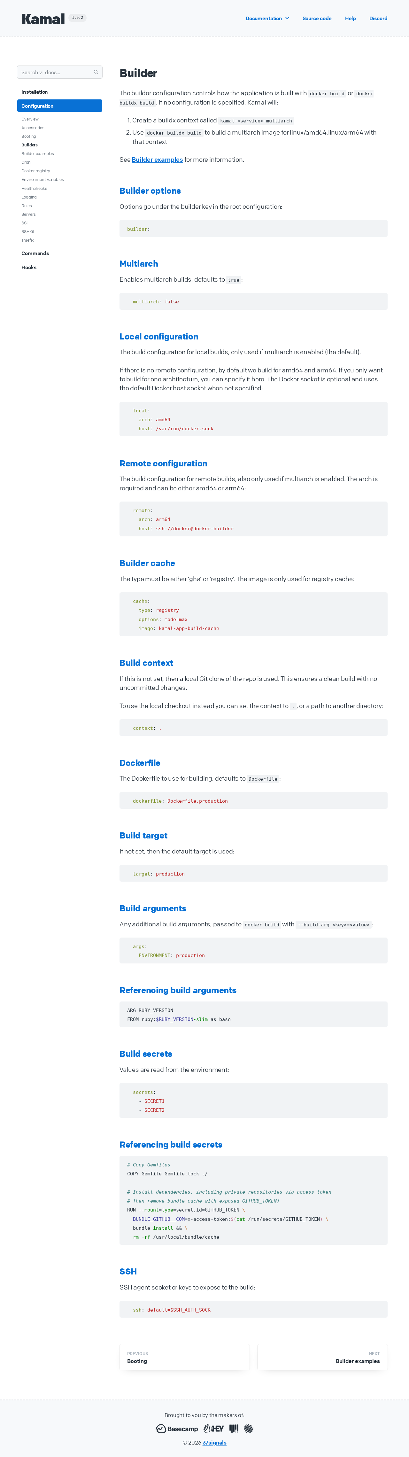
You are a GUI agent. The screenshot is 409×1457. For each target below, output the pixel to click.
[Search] (96, 72)
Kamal (43, 18)
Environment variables (42, 179)
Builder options (150, 190)
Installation (34, 92)
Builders (29, 144)
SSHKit (27, 231)
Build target (143, 835)
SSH (25, 222)
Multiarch (139, 263)
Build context (147, 663)
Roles (26, 205)
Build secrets (146, 1053)
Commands (35, 253)
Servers (28, 214)
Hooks (28, 267)
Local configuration (159, 336)
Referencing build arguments (178, 990)
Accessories (32, 127)
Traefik (27, 240)
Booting (28, 136)
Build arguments (153, 908)
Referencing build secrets (171, 1144)
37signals (215, 1442)
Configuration (37, 106)
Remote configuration (163, 463)
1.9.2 (77, 17)
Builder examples (37, 153)
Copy (375, 228)
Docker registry (35, 170)
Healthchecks (34, 188)
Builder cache (147, 563)
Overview (30, 118)
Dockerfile (140, 763)
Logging (29, 196)
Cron (25, 162)
